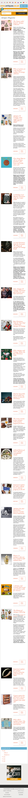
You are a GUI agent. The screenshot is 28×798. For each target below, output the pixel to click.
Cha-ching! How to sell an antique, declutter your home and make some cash (19, 161)
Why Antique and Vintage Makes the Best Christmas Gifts (19, 352)
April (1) (6, 752)
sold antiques (7, 794)
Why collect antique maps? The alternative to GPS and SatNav (19, 722)
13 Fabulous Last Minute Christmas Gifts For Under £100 (19, 197)
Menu (24, 6)
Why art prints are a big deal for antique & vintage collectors (19, 71)
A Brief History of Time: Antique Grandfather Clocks (19, 452)
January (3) (6, 754)
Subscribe (21, 794)
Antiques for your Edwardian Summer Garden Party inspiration (18, 510)
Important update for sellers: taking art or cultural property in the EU (19, 487)
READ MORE (22, 62)
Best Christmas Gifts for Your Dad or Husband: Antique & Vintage (19, 323)
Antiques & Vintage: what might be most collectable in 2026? (17, 119)
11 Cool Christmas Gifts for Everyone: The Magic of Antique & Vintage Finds (19, 246)
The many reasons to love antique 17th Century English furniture (19, 421)
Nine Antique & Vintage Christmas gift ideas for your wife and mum (19, 291)
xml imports (20, 792)
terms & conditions (7, 790)
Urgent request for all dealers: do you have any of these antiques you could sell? (19, 698)
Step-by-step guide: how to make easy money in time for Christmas (19, 396)
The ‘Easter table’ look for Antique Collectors (18, 22)
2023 (4, 760)
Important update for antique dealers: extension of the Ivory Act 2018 (19, 672)
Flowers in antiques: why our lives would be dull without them (19, 557)
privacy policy (21, 790)
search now (21, 13)
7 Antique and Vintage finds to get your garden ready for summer (19, 588)
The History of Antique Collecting (19, 611)
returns (7, 792)
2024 (4, 758)
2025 (4, 756)
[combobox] (6, 13)
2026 (4, 750)
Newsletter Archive (7, 796)
